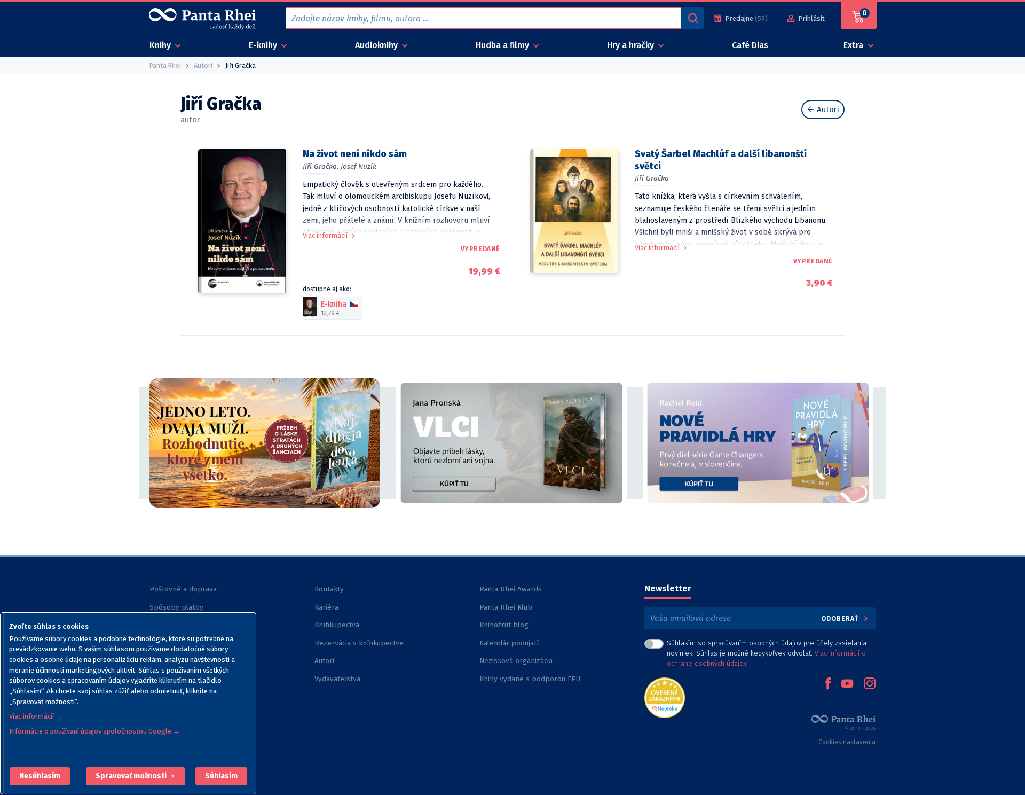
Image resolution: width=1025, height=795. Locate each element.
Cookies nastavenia (847, 742)
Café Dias (750, 45)
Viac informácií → (35, 716)
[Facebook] (828, 684)
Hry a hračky (631, 45)
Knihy (161, 45)
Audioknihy (377, 45)
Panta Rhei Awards (510, 589)
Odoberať (841, 618)
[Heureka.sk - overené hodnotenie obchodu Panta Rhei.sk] (664, 697)
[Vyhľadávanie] (692, 18)
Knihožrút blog (504, 624)
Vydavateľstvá (337, 678)
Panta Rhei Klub (505, 607)
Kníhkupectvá (336, 624)
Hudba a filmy (503, 45)
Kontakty (329, 589)
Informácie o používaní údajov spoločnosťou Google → (94, 731)
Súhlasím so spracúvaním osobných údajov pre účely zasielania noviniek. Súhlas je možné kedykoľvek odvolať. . (766, 653)
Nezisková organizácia (516, 660)
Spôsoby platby (176, 607)
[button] (40, 776)
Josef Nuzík (358, 166)
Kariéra (326, 607)
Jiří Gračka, (320, 166)
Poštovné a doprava (183, 589)
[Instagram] (870, 684)
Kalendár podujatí (509, 643)
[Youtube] (847, 684)
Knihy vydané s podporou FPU (529, 678)
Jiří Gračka (652, 178)
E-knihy (264, 45)
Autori (827, 109)
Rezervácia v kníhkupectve (359, 643)
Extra (854, 45)
